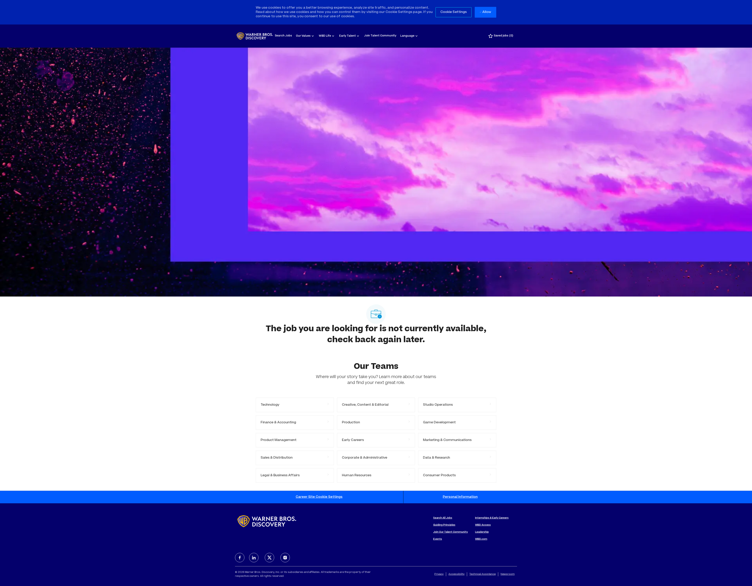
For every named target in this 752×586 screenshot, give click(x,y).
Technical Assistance (482, 574)
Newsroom (508, 574)
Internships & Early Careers (492, 518)
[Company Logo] (255, 36)
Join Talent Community (380, 36)
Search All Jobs (442, 518)
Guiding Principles (444, 525)
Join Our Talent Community (450, 532)
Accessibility (456, 574)
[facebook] (239, 557)
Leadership (482, 532)
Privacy (439, 574)
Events (437, 539)
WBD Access (483, 525)
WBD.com (481, 539)
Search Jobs (283, 36)
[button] (454, 12)
